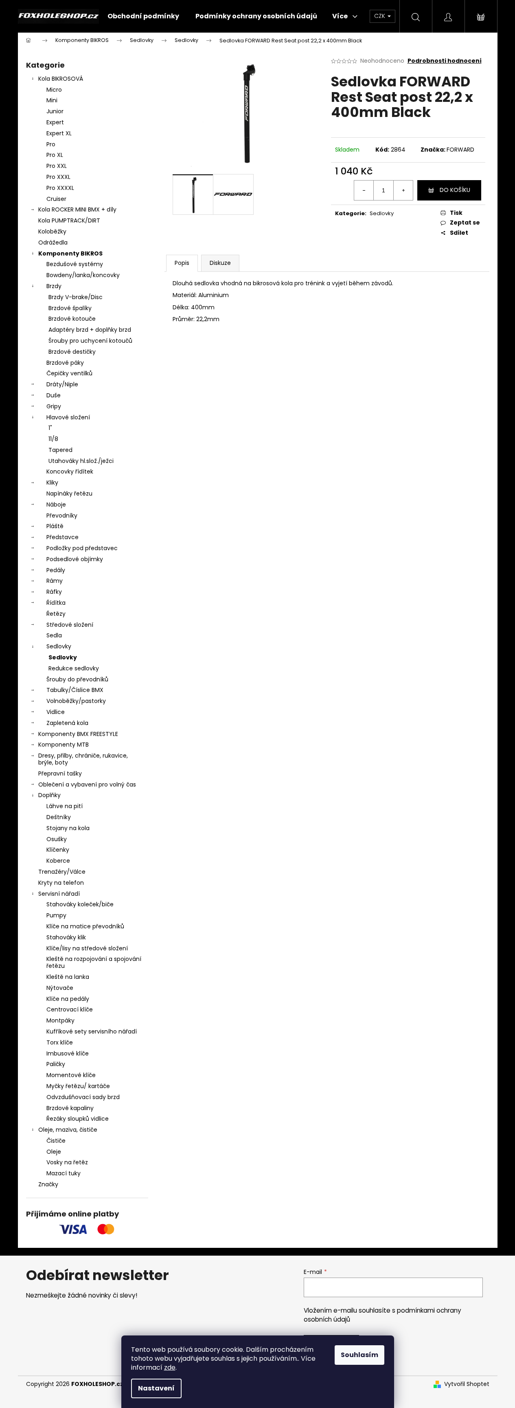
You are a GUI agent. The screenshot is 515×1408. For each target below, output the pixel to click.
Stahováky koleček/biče (80, 904)
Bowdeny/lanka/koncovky (83, 275)
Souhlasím (359, 1355)
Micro (54, 90)
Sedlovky (58, 646)
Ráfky (54, 592)
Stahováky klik (66, 937)
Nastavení (156, 1388)
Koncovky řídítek (69, 471)
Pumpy (56, 915)
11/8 (53, 439)
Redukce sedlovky (73, 668)
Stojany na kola (68, 828)
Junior (55, 111)
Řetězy (56, 614)
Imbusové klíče (67, 1053)
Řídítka (56, 603)
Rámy (54, 581)
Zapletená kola (67, 723)
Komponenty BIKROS (70, 253)
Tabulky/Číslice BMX (74, 690)
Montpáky (60, 1020)
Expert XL (59, 133)
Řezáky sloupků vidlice (77, 1119)
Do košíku (455, 190)
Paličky (55, 1064)
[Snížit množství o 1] (364, 190)
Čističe (56, 1141)
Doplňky (49, 795)
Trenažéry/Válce (61, 872)
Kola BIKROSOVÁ (60, 79)
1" (50, 428)
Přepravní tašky (60, 773)
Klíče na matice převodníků (85, 926)
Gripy (53, 406)
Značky (48, 1184)
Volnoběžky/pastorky (76, 701)
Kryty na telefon (61, 883)
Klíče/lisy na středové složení (87, 948)
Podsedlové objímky (74, 559)
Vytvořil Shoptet (466, 1384)
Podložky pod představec (82, 548)
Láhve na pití (64, 806)
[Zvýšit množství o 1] (403, 190)
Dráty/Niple (62, 384)
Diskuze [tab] (220, 263)
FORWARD (460, 149)
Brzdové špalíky (70, 308)
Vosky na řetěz (67, 1162)
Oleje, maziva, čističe (67, 1130)
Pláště (55, 526)
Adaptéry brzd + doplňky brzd (89, 330)
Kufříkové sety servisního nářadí (91, 1031)
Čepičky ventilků (69, 373)
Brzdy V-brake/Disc (75, 297)
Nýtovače (59, 988)
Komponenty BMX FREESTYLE (78, 734)
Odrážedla (53, 242)
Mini (51, 100)
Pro (50, 144)
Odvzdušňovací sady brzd (83, 1097)
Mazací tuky (63, 1173)
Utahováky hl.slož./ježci (81, 461)
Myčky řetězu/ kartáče (78, 1086)
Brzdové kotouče (72, 319)
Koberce (58, 861)
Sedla (54, 635)
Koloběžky (52, 231)
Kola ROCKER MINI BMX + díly (77, 209)
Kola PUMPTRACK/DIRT (69, 220)
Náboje (56, 504)
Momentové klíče (71, 1075)
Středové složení (69, 625)
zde (169, 1367)
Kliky (52, 482)
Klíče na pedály (67, 999)
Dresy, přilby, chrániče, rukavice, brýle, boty (83, 759)
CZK (380, 16)
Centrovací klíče (69, 1009)
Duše (53, 395)
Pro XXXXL (60, 188)
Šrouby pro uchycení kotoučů (90, 341)
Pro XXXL (58, 177)
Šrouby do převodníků (77, 679)
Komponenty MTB (63, 744)
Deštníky (58, 817)
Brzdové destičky (72, 352)
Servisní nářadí (59, 894)
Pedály (55, 570)
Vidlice (55, 712)
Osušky (56, 839)
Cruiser (56, 199)
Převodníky (61, 515)
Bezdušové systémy (74, 264)
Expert (55, 122)
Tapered (60, 450)
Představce (62, 537)
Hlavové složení (68, 417)
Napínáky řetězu (69, 493)
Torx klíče (59, 1042)
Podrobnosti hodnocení (445, 61)
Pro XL (54, 155)
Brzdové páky (65, 363)
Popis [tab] (182, 263)
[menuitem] (143, 16)
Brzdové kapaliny (70, 1108)
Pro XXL (56, 166)
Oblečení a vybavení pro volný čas (87, 784)
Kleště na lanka (67, 977)
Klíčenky (57, 850)
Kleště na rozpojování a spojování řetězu (93, 962)
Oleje (53, 1152)
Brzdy (53, 286)
